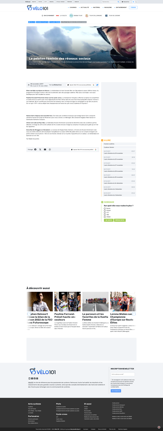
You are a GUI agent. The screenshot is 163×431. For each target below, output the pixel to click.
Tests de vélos (88, 412)
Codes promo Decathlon (118, 413)
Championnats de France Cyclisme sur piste (67, 408)
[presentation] (29, 314)
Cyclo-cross (60, 1)
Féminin (69, 1)
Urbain (77, 1)
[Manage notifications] (159, 427)
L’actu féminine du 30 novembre (113, 177)
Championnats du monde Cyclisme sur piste (67, 410)
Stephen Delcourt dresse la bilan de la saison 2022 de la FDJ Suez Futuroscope (39, 318)
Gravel (51, 1)
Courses (73, 7)
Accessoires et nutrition (90, 414)
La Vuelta (30, 412)
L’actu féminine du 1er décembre (113, 183)
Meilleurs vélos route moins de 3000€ (122, 416)
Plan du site (112, 429)
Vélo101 (30, 382)
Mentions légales (122, 429)
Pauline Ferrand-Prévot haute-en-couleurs (65, 317)
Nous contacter (102, 429)
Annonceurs (31, 421)
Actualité (85, 7)
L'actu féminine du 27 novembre (113, 165)
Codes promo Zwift (117, 411)
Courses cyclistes (42, 22)
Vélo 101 (32, 22)
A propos (85, 429)
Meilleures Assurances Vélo (91, 417)
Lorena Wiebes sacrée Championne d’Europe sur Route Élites (123, 318)
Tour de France (32, 408)
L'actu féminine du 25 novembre (113, 159)
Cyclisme (30, 406)
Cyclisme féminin (54, 22)
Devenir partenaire (33, 419)
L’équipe (93, 429)
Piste (40, 1)
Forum (133, 7)
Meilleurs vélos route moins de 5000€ (122, 418)
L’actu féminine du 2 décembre (113, 189)
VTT (46, 1)
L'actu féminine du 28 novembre (113, 171)
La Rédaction (57, 85)
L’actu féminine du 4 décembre (113, 195)
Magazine (108, 7)
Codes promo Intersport (118, 405)
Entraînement (121, 7)
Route (34, 1)
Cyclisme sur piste (61, 406)
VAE (107, 215)
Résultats (119, 220)
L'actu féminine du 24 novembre (113, 153)
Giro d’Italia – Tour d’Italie (34, 410)
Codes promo (115, 403)
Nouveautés (87, 410)
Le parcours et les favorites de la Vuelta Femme (95, 317)
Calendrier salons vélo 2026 (91, 419)
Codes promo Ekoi (117, 409)
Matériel (96, 7)
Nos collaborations (33, 423)
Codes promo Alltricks (118, 407)
